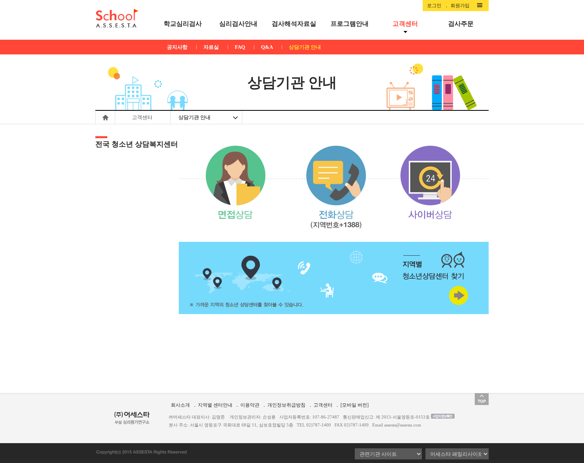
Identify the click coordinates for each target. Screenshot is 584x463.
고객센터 (323, 405)
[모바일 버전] (354, 405)
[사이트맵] (481, 5)
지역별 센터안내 (215, 405)
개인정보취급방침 (286, 405)
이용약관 (249, 405)
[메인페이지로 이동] (117, 18)
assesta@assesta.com (402, 424)
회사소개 (180, 405)
